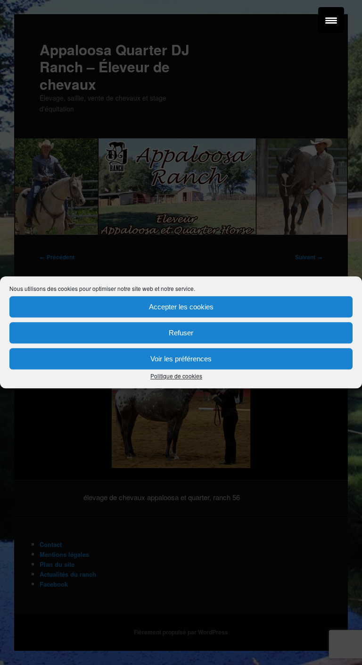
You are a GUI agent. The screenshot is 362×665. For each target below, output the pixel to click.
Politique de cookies (176, 376)
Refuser (181, 333)
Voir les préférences (181, 359)
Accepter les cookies (181, 307)
